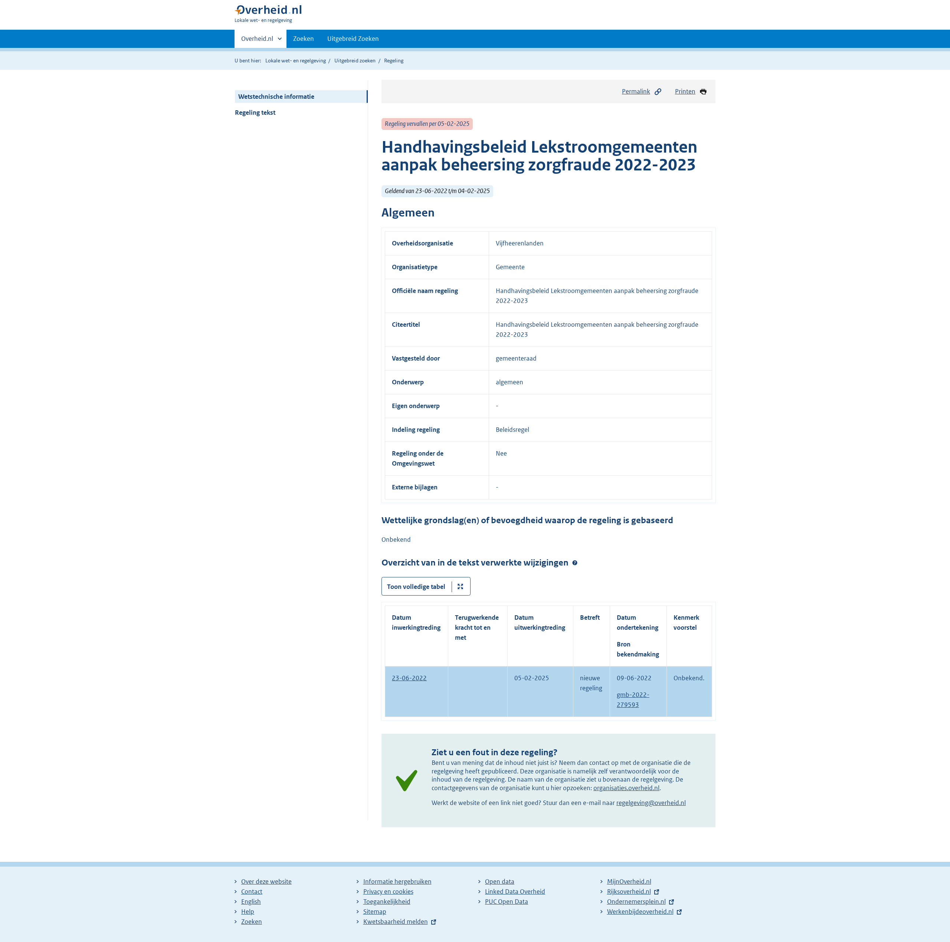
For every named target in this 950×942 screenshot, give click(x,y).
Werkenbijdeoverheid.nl (640, 911)
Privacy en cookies (388, 891)
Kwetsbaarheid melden (395, 921)
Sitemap (374, 911)
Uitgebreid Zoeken (353, 39)
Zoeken (303, 39)
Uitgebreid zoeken (355, 60)
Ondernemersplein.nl (636, 901)
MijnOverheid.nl (629, 881)
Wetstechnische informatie (276, 96)
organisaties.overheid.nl (626, 788)
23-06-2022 (409, 678)
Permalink (636, 91)
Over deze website (266, 881)
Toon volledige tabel (416, 587)
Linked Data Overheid (515, 891)
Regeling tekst (255, 112)
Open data (499, 881)
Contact (251, 891)
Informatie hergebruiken (397, 881)
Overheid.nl (257, 41)
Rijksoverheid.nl (629, 891)
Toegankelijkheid (386, 901)
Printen (685, 91)
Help (247, 911)
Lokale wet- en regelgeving (295, 60)
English (251, 901)
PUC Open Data (506, 901)
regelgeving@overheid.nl (651, 803)
